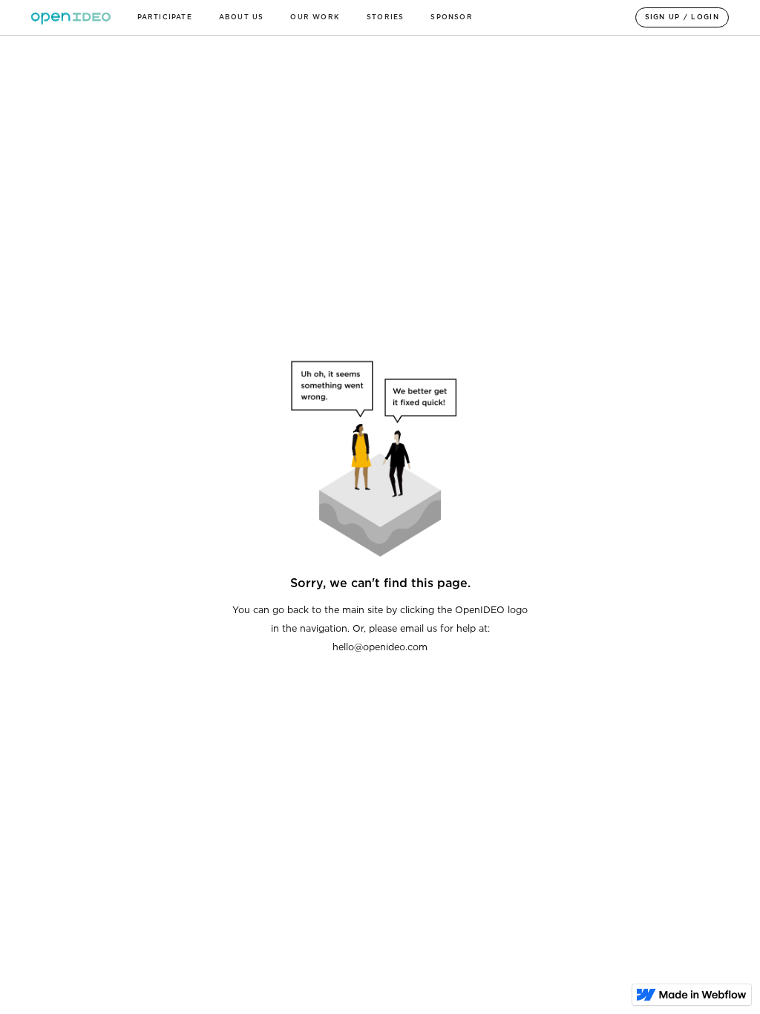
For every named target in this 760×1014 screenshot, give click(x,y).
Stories (385, 17)
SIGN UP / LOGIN (682, 17)
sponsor (451, 17)
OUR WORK (315, 17)
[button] (165, 17)
